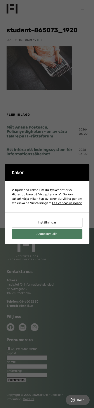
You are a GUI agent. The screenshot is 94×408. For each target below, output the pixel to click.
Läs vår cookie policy (67, 203)
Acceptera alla (47, 234)
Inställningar (47, 222)
